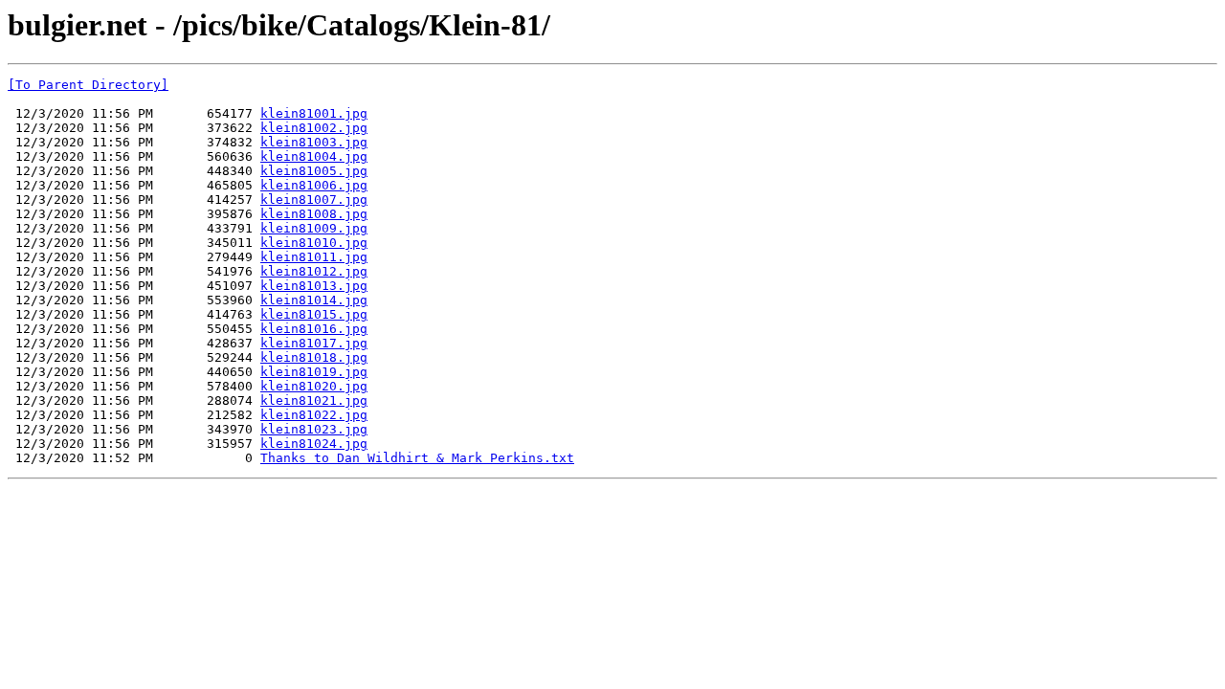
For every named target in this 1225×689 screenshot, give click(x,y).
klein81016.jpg (314, 329)
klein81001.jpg (314, 113)
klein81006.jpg (314, 185)
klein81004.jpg (314, 156)
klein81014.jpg (314, 300)
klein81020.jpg (314, 386)
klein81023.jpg (314, 429)
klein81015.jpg (314, 314)
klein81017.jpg (314, 343)
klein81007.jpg (314, 199)
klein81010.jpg (314, 242)
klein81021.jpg (314, 400)
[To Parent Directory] (88, 85)
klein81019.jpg (314, 372)
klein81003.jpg (314, 142)
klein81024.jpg (314, 443)
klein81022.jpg (314, 415)
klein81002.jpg (314, 128)
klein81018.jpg (314, 357)
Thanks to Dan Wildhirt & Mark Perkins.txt (417, 458)
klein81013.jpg (314, 285)
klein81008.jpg (314, 214)
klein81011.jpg (314, 257)
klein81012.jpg (314, 271)
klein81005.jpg (314, 171)
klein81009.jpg (314, 228)
